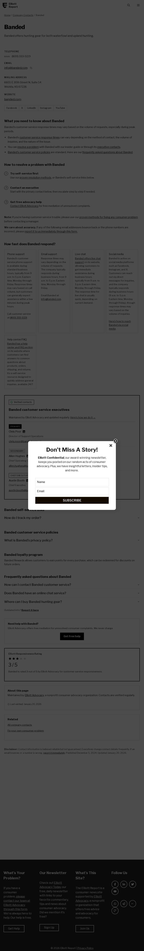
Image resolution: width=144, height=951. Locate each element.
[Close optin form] (111, 446)
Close (115, 441)
